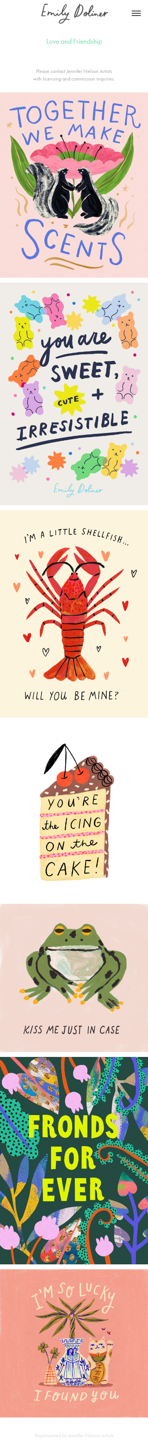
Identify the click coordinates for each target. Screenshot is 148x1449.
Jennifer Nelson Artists (89, 71)
